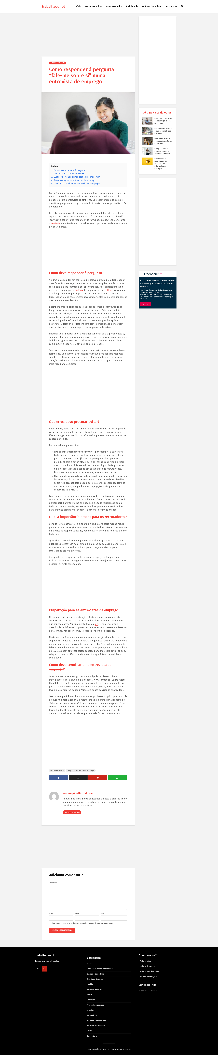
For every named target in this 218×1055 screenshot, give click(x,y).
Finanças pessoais (95, 989)
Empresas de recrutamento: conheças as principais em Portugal (160, 164)
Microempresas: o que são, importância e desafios (163, 141)
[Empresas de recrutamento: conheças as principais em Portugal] (147, 161)
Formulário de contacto (148, 991)
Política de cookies (148, 966)
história (79, 290)
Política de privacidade (149, 971)
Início (78, 6)
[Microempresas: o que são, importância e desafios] (147, 141)
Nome (51, 913)
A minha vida (132, 6)
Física (89, 995)
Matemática (171, 6)
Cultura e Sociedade (151, 6)
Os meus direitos (93, 6)
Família (90, 984)
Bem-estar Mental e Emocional (100, 969)
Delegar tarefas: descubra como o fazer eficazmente (162, 151)
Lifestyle (90, 1010)
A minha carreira (114, 6)
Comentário (53, 882)
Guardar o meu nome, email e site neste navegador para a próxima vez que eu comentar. (82, 923)
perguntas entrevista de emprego (80, 770)
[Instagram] (37, 969)
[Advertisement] (88, 35)
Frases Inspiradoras (95, 1005)
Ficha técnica (145, 961)
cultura (108, 290)
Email (77, 913)
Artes (89, 964)
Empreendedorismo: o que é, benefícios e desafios (163, 131)
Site (102, 913)
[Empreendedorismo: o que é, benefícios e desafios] (147, 131)
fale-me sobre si (57, 770)
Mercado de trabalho (57, 63)
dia (96, 624)
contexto (56, 223)
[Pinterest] (44, 969)
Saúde (89, 1031)
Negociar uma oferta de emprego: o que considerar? (163, 120)
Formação (91, 1000)
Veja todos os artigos (72, 812)
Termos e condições (148, 977)
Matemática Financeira (96, 1020)
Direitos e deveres (95, 979)
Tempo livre (92, 1036)
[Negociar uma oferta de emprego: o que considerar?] (147, 121)
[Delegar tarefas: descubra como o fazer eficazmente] (147, 151)
